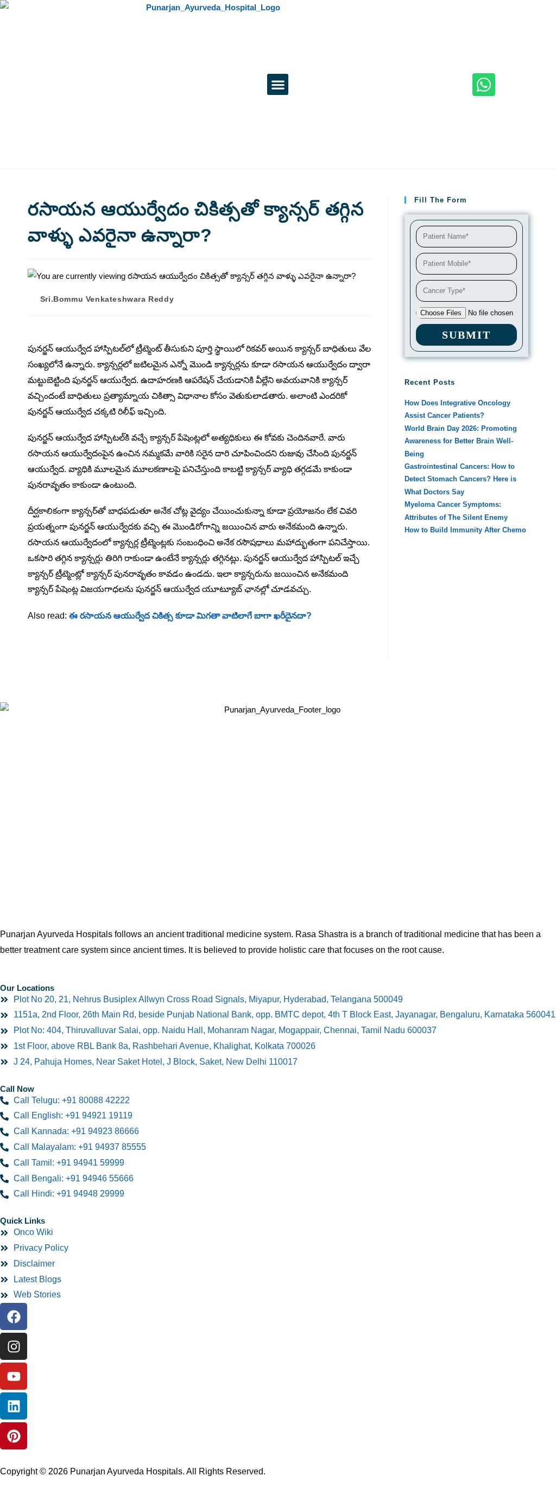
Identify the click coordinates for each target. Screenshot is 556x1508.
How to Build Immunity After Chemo (465, 530)
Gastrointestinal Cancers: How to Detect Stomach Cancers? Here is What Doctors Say (460, 479)
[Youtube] (13, 1376)
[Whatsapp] (483, 84)
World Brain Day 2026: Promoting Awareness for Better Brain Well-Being (461, 441)
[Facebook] (13, 1316)
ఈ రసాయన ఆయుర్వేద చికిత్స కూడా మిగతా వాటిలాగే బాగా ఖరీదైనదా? (190, 615)
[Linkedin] (13, 1406)
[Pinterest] (13, 1435)
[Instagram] (13, 1346)
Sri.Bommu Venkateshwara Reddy (107, 299)
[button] (277, 84)
